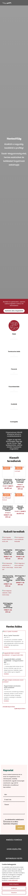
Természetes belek (14, 351)
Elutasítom (14, 892)
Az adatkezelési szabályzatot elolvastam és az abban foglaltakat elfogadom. (13, 822)
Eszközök (14, 404)
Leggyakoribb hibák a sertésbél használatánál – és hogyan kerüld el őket (13, 660)
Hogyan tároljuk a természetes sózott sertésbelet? (12, 686)
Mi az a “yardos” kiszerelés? (11, 635)
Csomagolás (14, 422)
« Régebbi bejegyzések (8, 706)
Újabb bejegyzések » (20, 708)
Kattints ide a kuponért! (14, 311)
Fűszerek (14, 369)
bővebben (6, 647)
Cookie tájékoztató (13, 880)
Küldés (20, 827)
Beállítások (14, 888)
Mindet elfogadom (14, 884)
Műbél (14, 334)
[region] (14, 879)
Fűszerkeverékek (14, 386)
